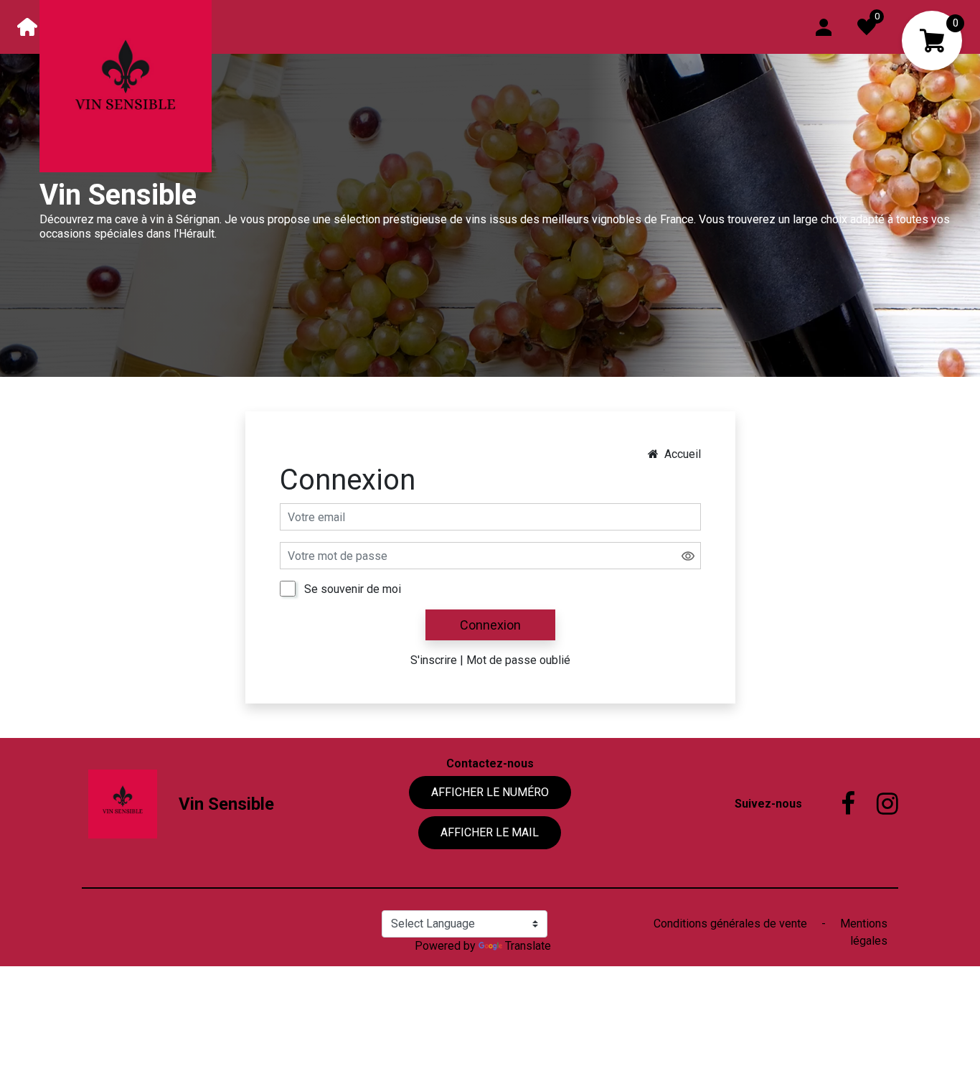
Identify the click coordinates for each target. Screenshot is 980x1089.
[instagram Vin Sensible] (876, 804)
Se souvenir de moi (352, 589)
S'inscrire (433, 660)
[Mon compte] (823, 26)
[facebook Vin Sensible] (837, 804)
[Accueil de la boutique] (27, 26)
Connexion (490, 624)
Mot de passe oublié (518, 660)
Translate (528, 946)
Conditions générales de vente (732, 923)
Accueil (682, 454)
